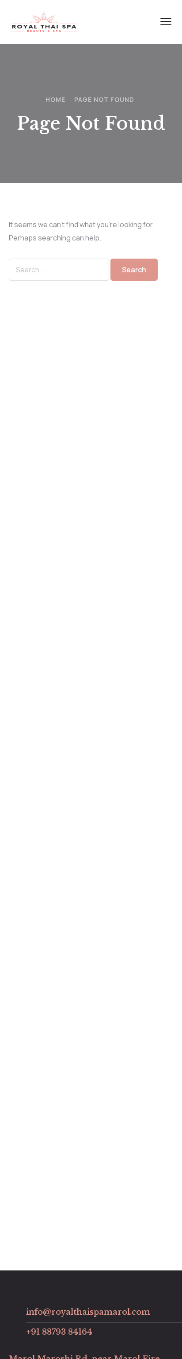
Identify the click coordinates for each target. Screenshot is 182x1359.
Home (55, 99)
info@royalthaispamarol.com (88, 1312)
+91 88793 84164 (59, 1332)
